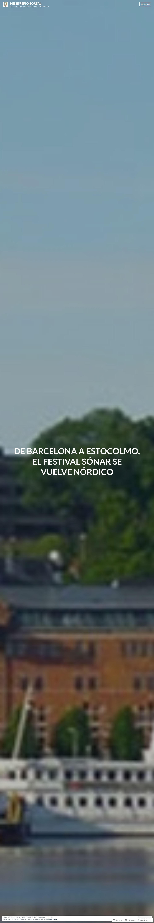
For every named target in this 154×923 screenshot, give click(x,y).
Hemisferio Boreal (25, 3)
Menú (146, 4)
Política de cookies (51, 919)
